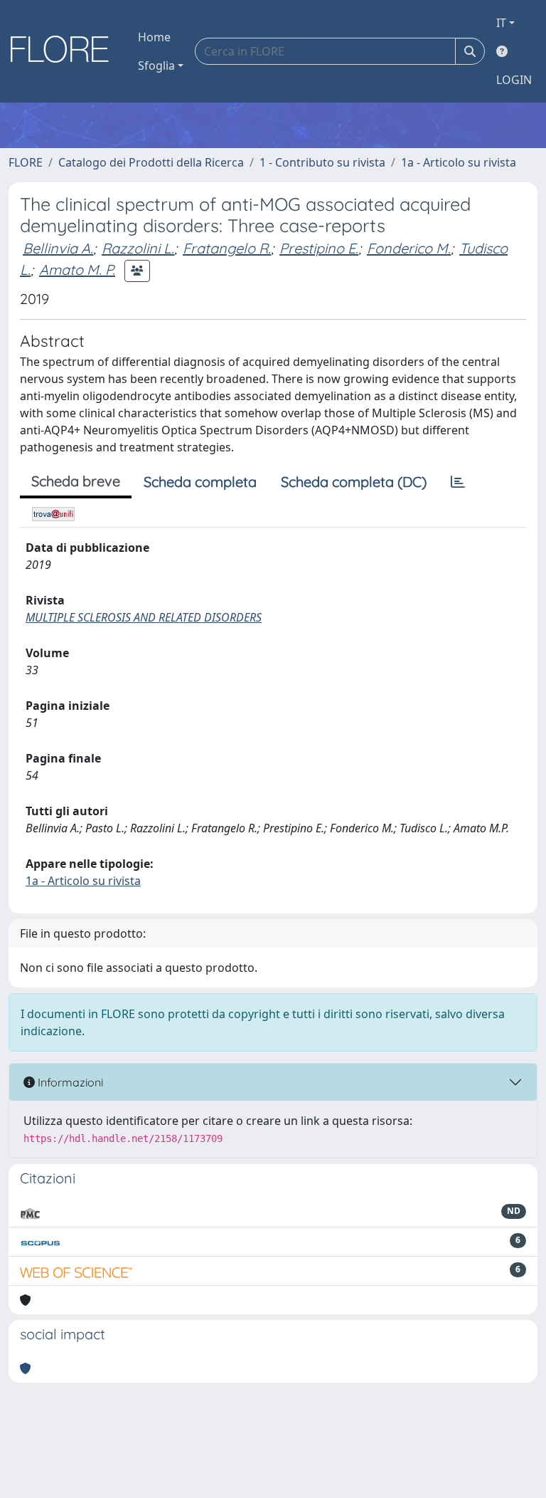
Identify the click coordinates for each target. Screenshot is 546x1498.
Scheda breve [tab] (75, 481)
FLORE (26, 162)
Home (154, 37)
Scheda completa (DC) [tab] (354, 482)
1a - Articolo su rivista (458, 162)
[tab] (458, 482)
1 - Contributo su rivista (322, 162)
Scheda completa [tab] (200, 482)
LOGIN (514, 80)
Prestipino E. (318, 248)
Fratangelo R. (227, 248)
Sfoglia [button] (156, 65)
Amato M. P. (77, 269)
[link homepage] (65, 51)
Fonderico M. (409, 248)
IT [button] (501, 23)
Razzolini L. (138, 248)
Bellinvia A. (58, 248)
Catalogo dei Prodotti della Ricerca (151, 162)
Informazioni (69, 1082)
